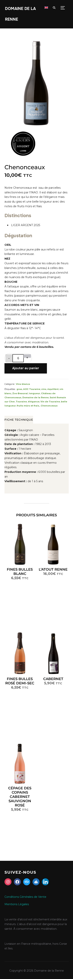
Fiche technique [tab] (18, 419)
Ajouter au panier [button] (51, 544)
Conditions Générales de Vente (25, 897)
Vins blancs (23, 384)
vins (43, 389)
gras (19, 389)
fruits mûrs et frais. (28, 405)
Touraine (21, 401)
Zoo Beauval (20, 393)
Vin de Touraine (50, 401)
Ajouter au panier (25, 368)
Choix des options (19, 544)
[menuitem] (46, 7)
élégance (34, 401)
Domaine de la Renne (35, 397)
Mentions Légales (16, 904)
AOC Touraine (31, 389)
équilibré (53, 389)
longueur (34, 393)
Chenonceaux (49, 405)
